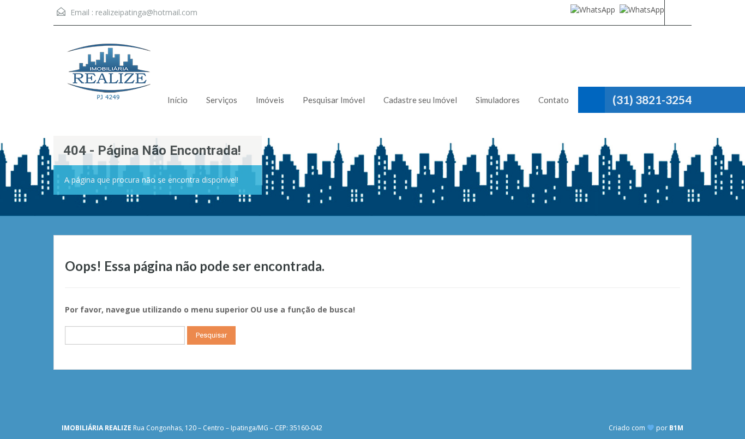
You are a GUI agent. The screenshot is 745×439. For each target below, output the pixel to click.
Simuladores (498, 100)
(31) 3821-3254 (652, 99)
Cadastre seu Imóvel (420, 100)
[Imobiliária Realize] (108, 77)
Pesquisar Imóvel (334, 100)
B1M (676, 427)
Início (177, 100)
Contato (553, 100)
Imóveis (270, 100)
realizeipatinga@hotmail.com (146, 12)
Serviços (221, 100)
